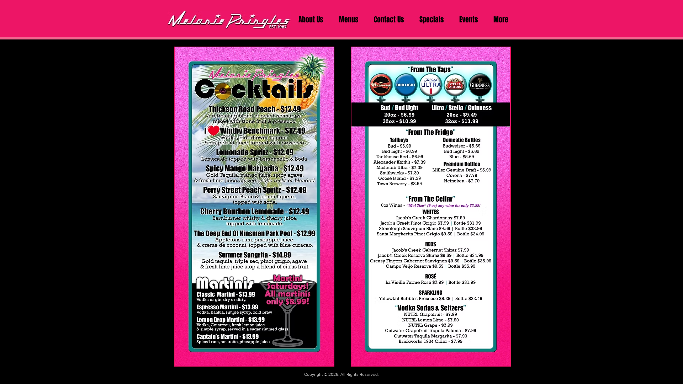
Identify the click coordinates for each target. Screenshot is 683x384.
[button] (348, 19)
